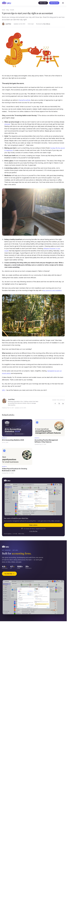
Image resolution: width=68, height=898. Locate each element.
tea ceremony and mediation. (52, 290)
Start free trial (54, 2)
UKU (3, 390)
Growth (12, 9)
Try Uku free (9, 574)
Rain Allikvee (46, 24)
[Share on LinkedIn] (63, 403)
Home (3, 9)
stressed (7, 124)
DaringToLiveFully (24, 100)
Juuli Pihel (8, 24)
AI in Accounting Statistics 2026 (13, 440)
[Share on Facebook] (55, 403)
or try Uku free (33, 531)
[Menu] (63, 3)
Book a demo (43, 2)
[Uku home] (6, 2)
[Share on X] (59, 403)
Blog (7, 9)
